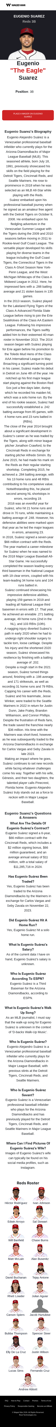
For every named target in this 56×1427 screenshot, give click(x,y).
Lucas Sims (16, 1370)
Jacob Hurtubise (40, 1314)
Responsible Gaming (26, 1406)
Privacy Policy (9, 1406)
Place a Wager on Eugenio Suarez (28, 115)
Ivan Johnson (41, 1203)
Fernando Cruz (40, 1370)
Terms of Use (46, 1401)
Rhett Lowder (16, 1296)
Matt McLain (16, 1258)
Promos (35, 1401)
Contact (26, 1401)
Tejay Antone (40, 1277)
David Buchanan (16, 1277)
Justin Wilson (40, 1352)
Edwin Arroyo (16, 1221)
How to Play (15, 1401)
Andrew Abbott (28, 1389)
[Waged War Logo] (16, 5)
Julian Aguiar (40, 1296)
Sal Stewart (40, 1221)
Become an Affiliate (44, 1406)
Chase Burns (40, 1240)
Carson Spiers (15, 1314)
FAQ (6, 1401)
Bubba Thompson (16, 1333)
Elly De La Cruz (16, 1352)
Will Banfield (16, 1240)
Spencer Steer (41, 1333)
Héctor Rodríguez (16, 1203)
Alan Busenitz (40, 1258)
